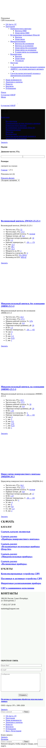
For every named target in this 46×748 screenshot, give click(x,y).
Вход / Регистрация (13, 731)
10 (30, 404)
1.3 (11, 240)
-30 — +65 (30, 330)
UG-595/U (23, 255)
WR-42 (23, 257)
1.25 (12, 424)
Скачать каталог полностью (15, 531)
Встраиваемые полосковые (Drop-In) (25, 35)
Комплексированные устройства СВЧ (20, 573)
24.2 (22, 485)
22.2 (13, 249)
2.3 (12, 336)
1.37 (12, 496)
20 (33, 325)
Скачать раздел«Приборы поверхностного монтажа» (20, 537)
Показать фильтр (7, 178)
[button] (4, 263)
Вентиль (18, 37)
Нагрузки (14, 63)
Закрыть (4, 142)
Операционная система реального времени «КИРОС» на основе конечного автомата (27, 68)
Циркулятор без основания (26, 48)
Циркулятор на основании (25, 50)
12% (31, 321)
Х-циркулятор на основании (26, 52)
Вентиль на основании (24, 46)
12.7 (13, 244)
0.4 (23, 236)
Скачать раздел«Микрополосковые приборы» (17, 555)
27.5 (22, 232)
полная (32, 234)
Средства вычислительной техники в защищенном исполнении (25, 74)
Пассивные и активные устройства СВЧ (21, 578)
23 (21, 230)
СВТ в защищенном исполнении (17, 588)
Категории (5, 117)
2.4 (13, 509)
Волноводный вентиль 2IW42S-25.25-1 (20, 221)
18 (33, 238)
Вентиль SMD (21, 31)
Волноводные (16, 54)
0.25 (13, 338)
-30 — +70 (30, 242)
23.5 (22, 317)
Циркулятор (20, 39)
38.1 (12, 247)
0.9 (23, 323)
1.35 (12, 411)
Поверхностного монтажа (20, 29)
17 (33, 494)
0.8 (23, 492)
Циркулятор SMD (22, 33)
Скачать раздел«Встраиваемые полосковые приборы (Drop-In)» (20, 546)
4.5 (12, 421)
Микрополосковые (17, 41)
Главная (4, 170)
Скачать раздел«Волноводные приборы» (14, 562)
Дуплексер (19, 61)
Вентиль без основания (24, 44)
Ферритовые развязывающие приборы (21, 583)
